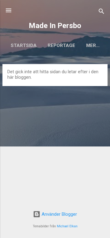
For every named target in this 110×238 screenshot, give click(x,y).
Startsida (24, 45)
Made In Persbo (55, 25)
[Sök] (101, 12)
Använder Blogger (58, 214)
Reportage (61, 45)
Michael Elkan (67, 226)
